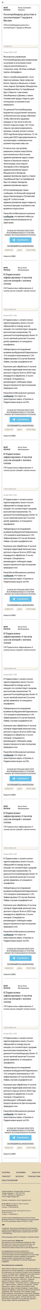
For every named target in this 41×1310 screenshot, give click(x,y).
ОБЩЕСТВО (36, 1172)
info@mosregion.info (12, 1196)
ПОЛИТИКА (6, 1172)
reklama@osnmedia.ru (24, 1211)
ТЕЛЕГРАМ (30, 250)
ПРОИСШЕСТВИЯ (34, 1176)
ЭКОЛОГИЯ (19, 1176)
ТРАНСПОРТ (6, 1176)
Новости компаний (10, 1180)
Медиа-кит (19, 1240)
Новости (9, 250)
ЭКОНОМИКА (21, 1172)
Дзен (19, 250)
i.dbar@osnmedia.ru (12, 1205)
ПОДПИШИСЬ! (23, 240)
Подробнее (5, 1261)
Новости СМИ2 (9, 256)
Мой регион (6, 9)
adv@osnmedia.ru (7, 1212)
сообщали (8, 216)
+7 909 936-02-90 (13, 1207)
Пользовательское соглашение (12, 1265)
